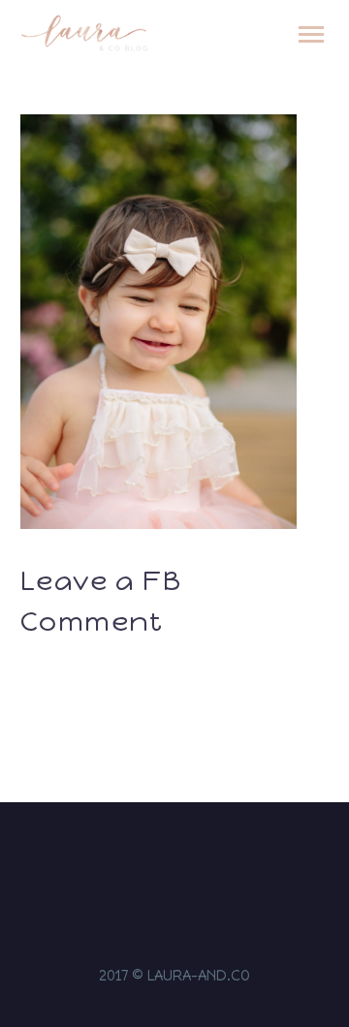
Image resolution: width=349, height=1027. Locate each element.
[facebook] (162, 859)
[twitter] (187, 859)
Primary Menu (311, 34)
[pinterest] (212, 859)
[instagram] (136, 859)
